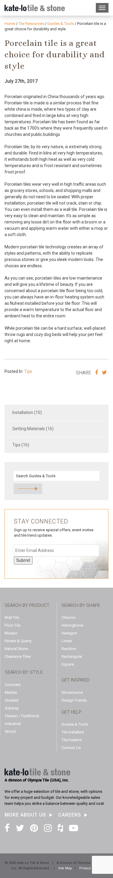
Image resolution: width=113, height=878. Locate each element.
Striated (11, 700)
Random (68, 648)
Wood (10, 731)
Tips (28, 371)
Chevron (68, 617)
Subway (12, 708)
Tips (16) (20, 444)
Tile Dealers (71, 740)
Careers (69, 815)
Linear (66, 641)
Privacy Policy (90, 868)
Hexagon (69, 633)
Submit (23, 560)
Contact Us (71, 747)
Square (67, 664)
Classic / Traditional (22, 716)
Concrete (12, 684)
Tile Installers (72, 732)
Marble (11, 692)
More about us (25, 815)
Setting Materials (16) (33, 428)
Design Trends (74, 700)
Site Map (65, 868)
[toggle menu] (102, 8)
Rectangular (71, 656)
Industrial (13, 723)
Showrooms (72, 692)
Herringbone (72, 625)
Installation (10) (27, 412)
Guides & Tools (74, 724)
